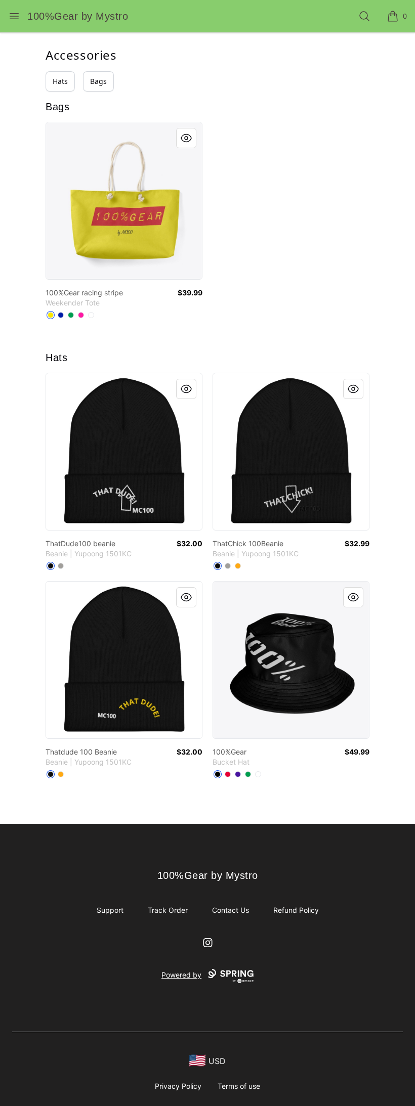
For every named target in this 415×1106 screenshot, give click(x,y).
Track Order (168, 910)
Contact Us (230, 910)
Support (110, 910)
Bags (98, 81)
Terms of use (239, 1086)
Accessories (81, 55)
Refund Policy (296, 910)
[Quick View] (186, 138)
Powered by (181, 974)
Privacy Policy (178, 1086)
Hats (60, 81)
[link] (124, 200)
